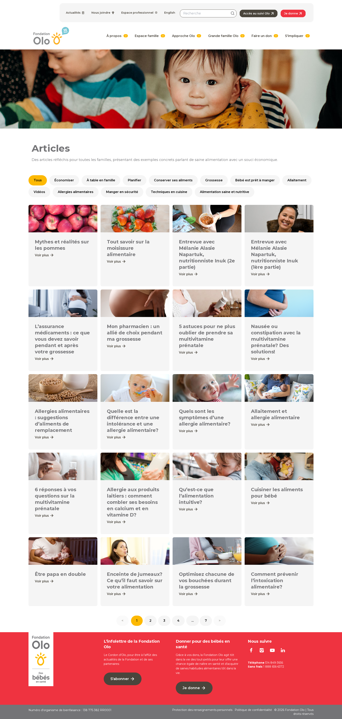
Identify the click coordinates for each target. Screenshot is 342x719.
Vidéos (39, 192)
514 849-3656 (274, 662)
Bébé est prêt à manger (255, 180)
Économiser (64, 180)
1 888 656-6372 (273, 666)
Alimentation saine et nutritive (224, 192)
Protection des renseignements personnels (202, 710)
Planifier (134, 180)
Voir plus (42, 255)
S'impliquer (294, 36)
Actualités (73, 12)
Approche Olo (183, 36)
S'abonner (120, 679)
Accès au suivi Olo (257, 13)
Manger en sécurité (122, 192)
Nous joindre (101, 12)
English (169, 12)
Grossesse (214, 180)
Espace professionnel (137, 12)
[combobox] (208, 13)
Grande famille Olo (223, 36)
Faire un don (262, 36)
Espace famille (147, 36)
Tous (38, 180)
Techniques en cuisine (169, 192)
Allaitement (296, 180)
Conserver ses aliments (173, 180)
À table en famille (101, 180)
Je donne (291, 13)
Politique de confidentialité (253, 710)
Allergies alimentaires (75, 192)
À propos (114, 36)
